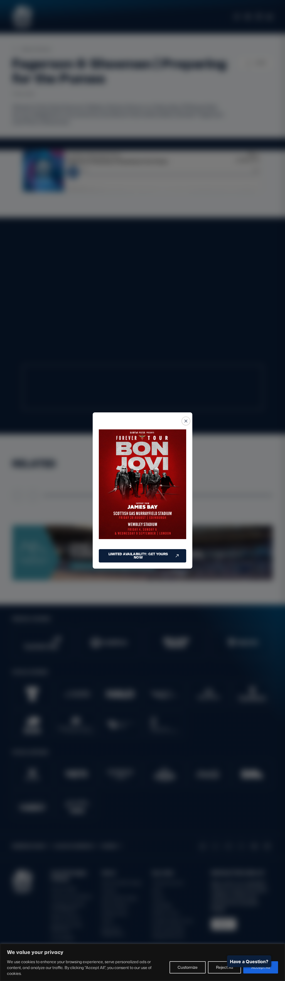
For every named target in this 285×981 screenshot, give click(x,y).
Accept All (260, 967)
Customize (188, 967)
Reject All (224, 967)
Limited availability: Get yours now (138, 555)
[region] (142, 962)
